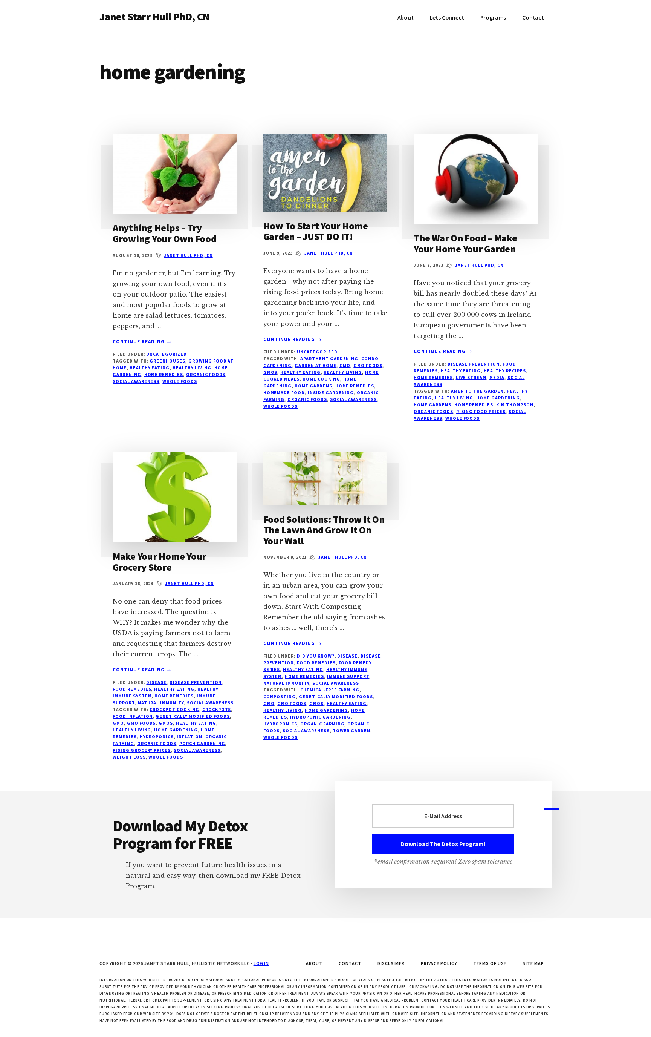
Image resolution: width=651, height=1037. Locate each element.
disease (156, 682)
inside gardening (331, 392)
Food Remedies (132, 689)
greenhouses (167, 361)
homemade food (284, 392)
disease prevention (474, 364)
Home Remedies (433, 377)
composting (279, 696)
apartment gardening (329, 358)
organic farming (322, 724)
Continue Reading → (142, 341)
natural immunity (161, 702)
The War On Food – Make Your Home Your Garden (465, 243)
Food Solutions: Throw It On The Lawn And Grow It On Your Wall (324, 530)
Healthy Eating (461, 370)
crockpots (216, 709)
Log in (261, 963)
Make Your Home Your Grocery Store (159, 561)
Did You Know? (315, 656)
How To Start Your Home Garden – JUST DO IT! (315, 231)
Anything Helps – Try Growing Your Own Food (165, 233)
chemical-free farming (329, 690)
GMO (345, 365)
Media (496, 377)
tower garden (352, 730)
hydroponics (157, 736)
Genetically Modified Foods (193, 716)
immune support (348, 676)
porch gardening (202, 743)
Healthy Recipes (505, 370)
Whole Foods (179, 381)
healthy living (192, 367)
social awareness (136, 381)
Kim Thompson (514, 404)
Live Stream (471, 377)
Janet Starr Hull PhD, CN (154, 16)
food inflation (133, 716)
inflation (189, 736)
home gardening (498, 398)
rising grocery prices (142, 750)
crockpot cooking (174, 709)
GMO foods (367, 365)
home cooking (321, 379)
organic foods (205, 374)
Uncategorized (166, 354)
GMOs (270, 372)
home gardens (313, 386)
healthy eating (150, 367)
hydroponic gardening (320, 717)
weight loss (129, 757)
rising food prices (481, 411)
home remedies (163, 374)
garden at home (315, 365)
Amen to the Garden (477, 391)
